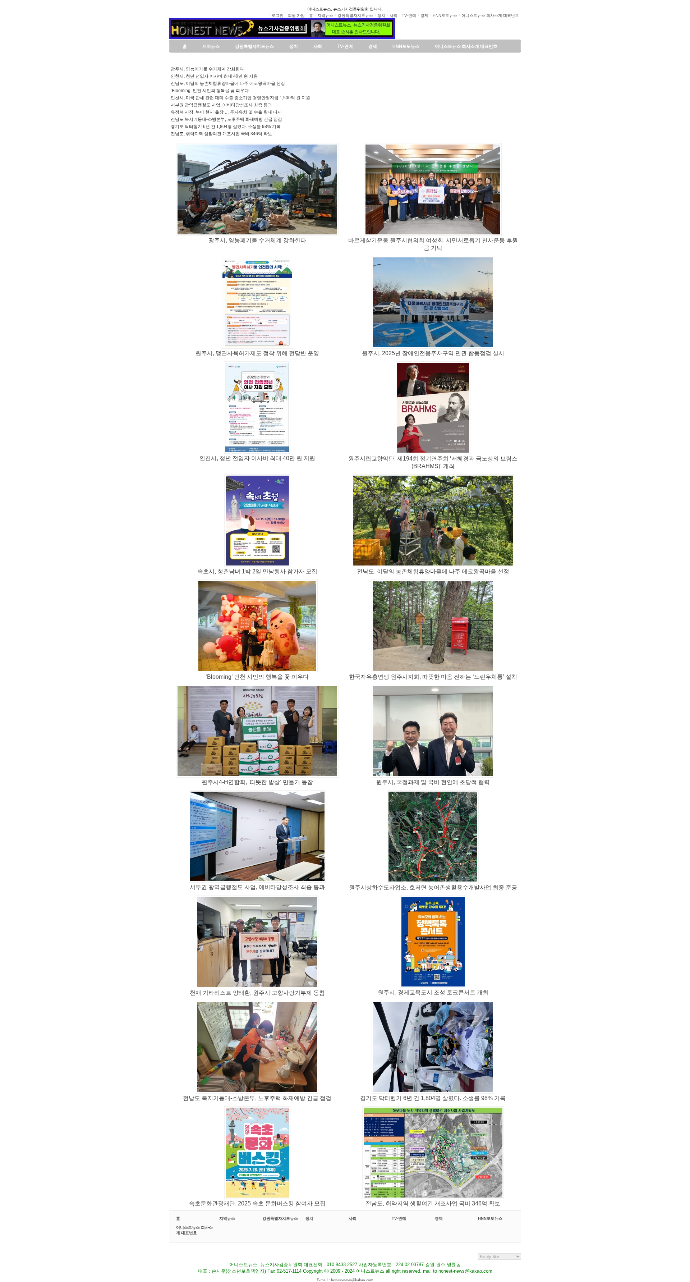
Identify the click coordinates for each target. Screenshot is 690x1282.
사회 (352, 1218)
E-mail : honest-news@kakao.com (345, 1280)
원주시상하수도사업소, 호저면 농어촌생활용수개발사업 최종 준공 (433, 887)
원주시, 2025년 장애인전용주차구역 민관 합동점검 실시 (433, 353)
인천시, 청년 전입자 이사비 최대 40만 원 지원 (214, 76)
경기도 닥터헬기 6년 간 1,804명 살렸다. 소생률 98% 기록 (226, 126)
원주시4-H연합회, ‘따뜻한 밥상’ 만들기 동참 (257, 782)
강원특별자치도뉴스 (280, 1218)
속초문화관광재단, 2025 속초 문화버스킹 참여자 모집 (257, 1203)
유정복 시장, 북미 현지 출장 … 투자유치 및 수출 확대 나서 (226, 112)
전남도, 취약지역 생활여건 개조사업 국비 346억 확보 (221, 133)
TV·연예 (399, 1218)
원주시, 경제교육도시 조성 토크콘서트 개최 (433, 992)
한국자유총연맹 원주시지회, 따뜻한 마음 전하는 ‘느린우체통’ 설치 (433, 677)
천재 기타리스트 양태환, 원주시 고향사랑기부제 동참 (257, 993)
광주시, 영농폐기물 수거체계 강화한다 (207, 69)
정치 (309, 1218)
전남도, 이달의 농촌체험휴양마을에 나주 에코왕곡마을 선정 (228, 83)
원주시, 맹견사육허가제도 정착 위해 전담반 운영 (257, 353)
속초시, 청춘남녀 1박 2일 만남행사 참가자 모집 (257, 571)
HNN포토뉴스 (490, 1218)
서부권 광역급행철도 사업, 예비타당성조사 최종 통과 (221, 104)
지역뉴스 (227, 1218)
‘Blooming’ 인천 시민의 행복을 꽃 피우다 (210, 90)
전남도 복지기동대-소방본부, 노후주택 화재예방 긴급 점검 (226, 119)
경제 (439, 1218)
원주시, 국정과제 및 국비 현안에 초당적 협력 (433, 782)
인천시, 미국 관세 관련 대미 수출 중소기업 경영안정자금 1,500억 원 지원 (240, 97)
